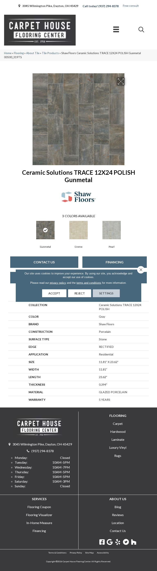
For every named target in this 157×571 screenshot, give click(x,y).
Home (7, 53)
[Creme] (78, 230)
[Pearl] (111, 230)
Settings (106, 293)
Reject (79, 293)
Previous (10, 230)
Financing (114, 262)
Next (147, 230)
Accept (54, 293)
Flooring (19, 53)
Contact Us (44, 262)
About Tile (32, 53)
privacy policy (58, 282)
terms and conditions (88, 282)
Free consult (131, 5)
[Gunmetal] (45, 230)
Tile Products (50, 53)
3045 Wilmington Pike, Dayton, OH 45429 (50, 6)
